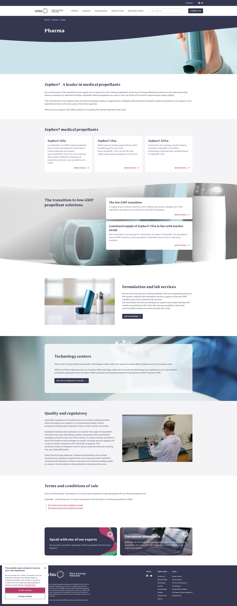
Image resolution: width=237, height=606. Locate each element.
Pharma (55, 20)
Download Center (136, 11)
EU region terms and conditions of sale (65, 505)
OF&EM (74, 11)
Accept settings (25, 590)
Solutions (86, 11)
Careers (189, 3)
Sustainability (101, 11)
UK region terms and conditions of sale (65, 508)
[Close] (45, 568)
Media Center (117, 11)
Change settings (25, 596)
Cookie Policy (30, 585)
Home (46, 20)
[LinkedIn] (147, 576)
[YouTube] (151, 576)
